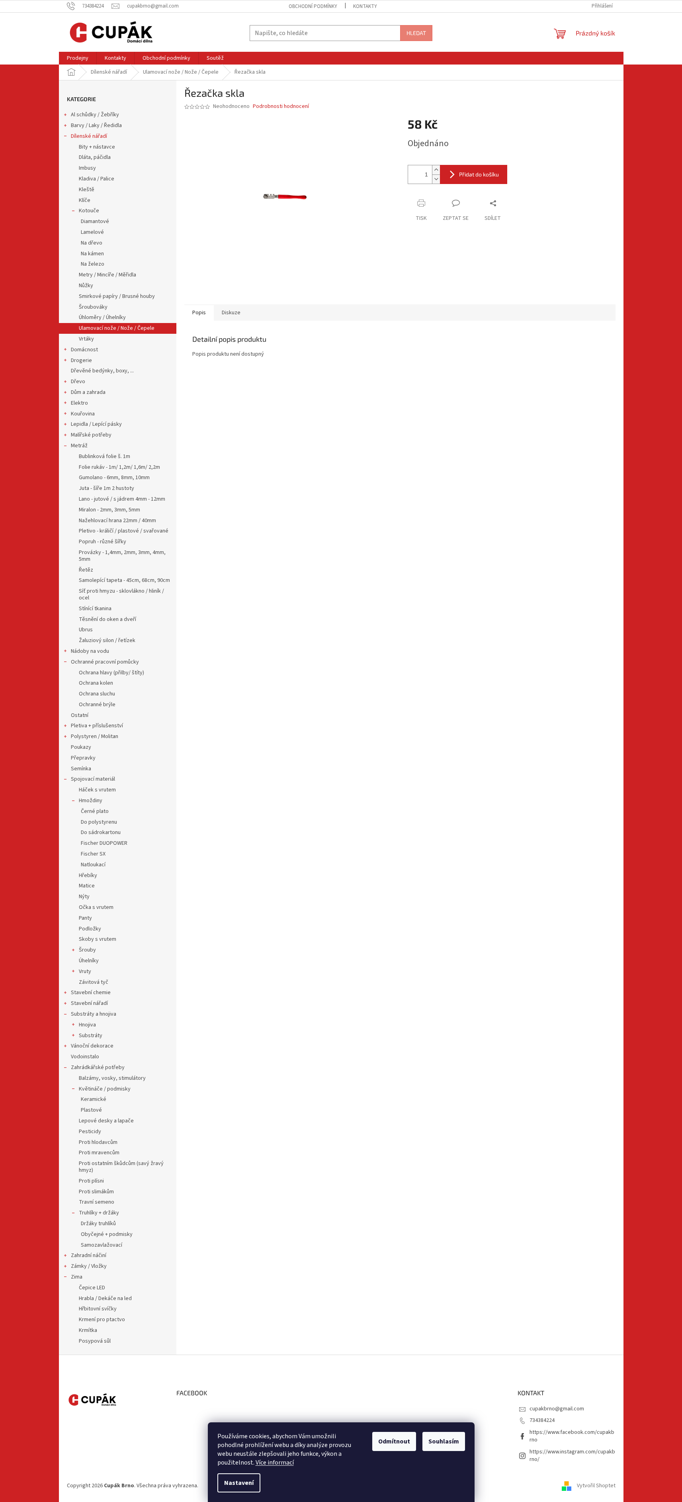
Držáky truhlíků (98, 1224)
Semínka (81, 769)
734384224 (542, 1420)
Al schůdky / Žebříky (95, 115)
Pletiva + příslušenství (97, 726)
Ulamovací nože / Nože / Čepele (116, 328)
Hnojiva (87, 1025)
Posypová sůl (95, 1341)
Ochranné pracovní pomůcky (105, 662)
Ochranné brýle (97, 705)
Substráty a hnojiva (93, 1014)
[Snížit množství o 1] (436, 179)
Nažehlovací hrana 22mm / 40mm (117, 521)
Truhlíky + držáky (99, 1213)
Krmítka (88, 1330)
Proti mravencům (99, 1153)
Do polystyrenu (99, 822)
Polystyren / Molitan (94, 736)
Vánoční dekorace (92, 1046)
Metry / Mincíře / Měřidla (107, 275)
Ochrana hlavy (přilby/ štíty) (111, 673)
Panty (85, 918)
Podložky (90, 929)
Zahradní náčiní (88, 1255)
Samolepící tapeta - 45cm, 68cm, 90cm (124, 580)
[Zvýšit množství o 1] (436, 169)
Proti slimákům (96, 1192)
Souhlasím (443, 1441)
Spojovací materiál (93, 779)
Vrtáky (86, 339)
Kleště (86, 190)
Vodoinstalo (85, 1057)
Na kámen (92, 254)
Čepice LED (92, 1288)
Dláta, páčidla (95, 157)
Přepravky (83, 758)
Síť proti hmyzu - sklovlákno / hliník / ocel (121, 594)
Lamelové (92, 232)
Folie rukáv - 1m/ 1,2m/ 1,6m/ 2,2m (119, 467)
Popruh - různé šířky (102, 542)
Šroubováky (93, 307)
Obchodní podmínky (313, 6)
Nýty (84, 897)
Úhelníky (89, 961)
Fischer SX (93, 854)
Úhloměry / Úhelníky (102, 317)
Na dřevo (91, 243)
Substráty (90, 1036)
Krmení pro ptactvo (102, 1320)
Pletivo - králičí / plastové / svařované (123, 531)
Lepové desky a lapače (106, 1121)
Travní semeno (96, 1202)
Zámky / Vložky (89, 1266)
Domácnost (84, 350)
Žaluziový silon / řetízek (107, 640)
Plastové (91, 1110)
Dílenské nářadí (89, 136)
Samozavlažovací (101, 1245)
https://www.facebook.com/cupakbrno (572, 1436)
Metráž (79, 446)
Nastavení (239, 1483)
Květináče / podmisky (105, 1089)
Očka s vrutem (96, 907)
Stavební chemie (91, 993)
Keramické (93, 1099)
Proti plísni (91, 1181)
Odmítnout (394, 1441)
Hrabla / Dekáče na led (105, 1298)
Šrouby (87, 950)
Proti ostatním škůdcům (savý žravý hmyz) (121, 1166)
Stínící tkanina (95, 609)
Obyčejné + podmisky (107, 1234)
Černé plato (95, 811)
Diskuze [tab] (231, 313)
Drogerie (81, 360)
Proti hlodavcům (98, 1142)
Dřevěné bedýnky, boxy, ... (102, 371)
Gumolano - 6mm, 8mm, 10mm (114, 478)
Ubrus (86, 630)
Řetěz (86, 570)
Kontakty (365, 6)
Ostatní (79, 715)
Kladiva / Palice (96, 179)
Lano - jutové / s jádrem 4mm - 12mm (122, 499)
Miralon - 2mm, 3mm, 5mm (109, 510)
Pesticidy (90, 1132)
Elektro (79, 403)
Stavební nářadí (89, 1003)
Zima (76, 1277)
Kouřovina (83, 414)
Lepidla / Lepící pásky (96, 424)
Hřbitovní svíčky (98, 1309)
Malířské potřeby (91, 435)
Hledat (416, 32)
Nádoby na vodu (90, 651)
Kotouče (89, 211)
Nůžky (86, 286)
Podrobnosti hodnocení (281, 106)
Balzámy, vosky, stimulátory (112, 1078)
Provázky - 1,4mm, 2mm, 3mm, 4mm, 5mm (122, 555)
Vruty (85, 971)
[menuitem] (77, 58)
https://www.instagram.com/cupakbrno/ (572, 1455)
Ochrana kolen (96, 683)
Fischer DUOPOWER (104, 843)
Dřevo (78, 382)
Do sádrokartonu (101, 832)
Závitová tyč (93, 982)
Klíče (84, 200)
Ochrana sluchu (97, 694)
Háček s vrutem (97, 790)
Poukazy (81, 747)
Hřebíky (88, 875)
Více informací (275, 1462)
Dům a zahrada (88, 392)
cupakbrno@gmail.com (557, 1409)
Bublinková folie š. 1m (104, 456)
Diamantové (95, 221)
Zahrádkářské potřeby (98, 1067)
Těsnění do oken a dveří (107, 619)
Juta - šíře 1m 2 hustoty (106, 488)
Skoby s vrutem (97, 939)
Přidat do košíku (479, 174)
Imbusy (87, 168)
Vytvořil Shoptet (596, 1486)
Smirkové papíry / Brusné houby (117, 296)
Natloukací (93, 865)
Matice (87, 886)
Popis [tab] (199, 313)
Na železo (92, 264)
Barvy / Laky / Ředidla (96, 125)
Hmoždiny (90, 801)
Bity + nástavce (97, 147)
